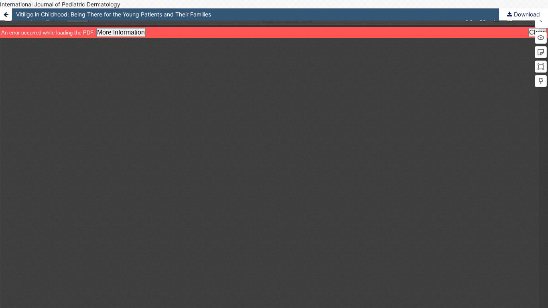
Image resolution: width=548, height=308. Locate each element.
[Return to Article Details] (6, 14)
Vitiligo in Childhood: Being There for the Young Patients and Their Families (113, 14)
